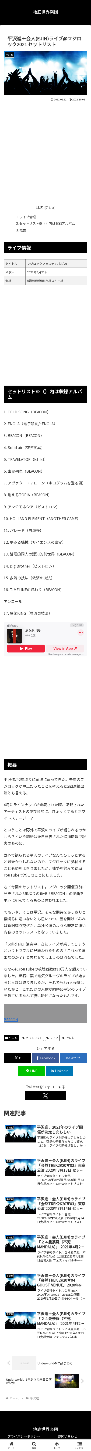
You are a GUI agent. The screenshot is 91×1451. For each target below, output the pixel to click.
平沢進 (13, 1038)
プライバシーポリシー (23, 1436)
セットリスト (34, 1038)
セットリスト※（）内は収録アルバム (47, 223)
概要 (22, 230)
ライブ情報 (27, 216)
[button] (82, 923)
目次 (39, 207)
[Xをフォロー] (45, 1095)
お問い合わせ (67, 1436)
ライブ (54, 1038)
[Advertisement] (45, 150)
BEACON (11, 1019)
